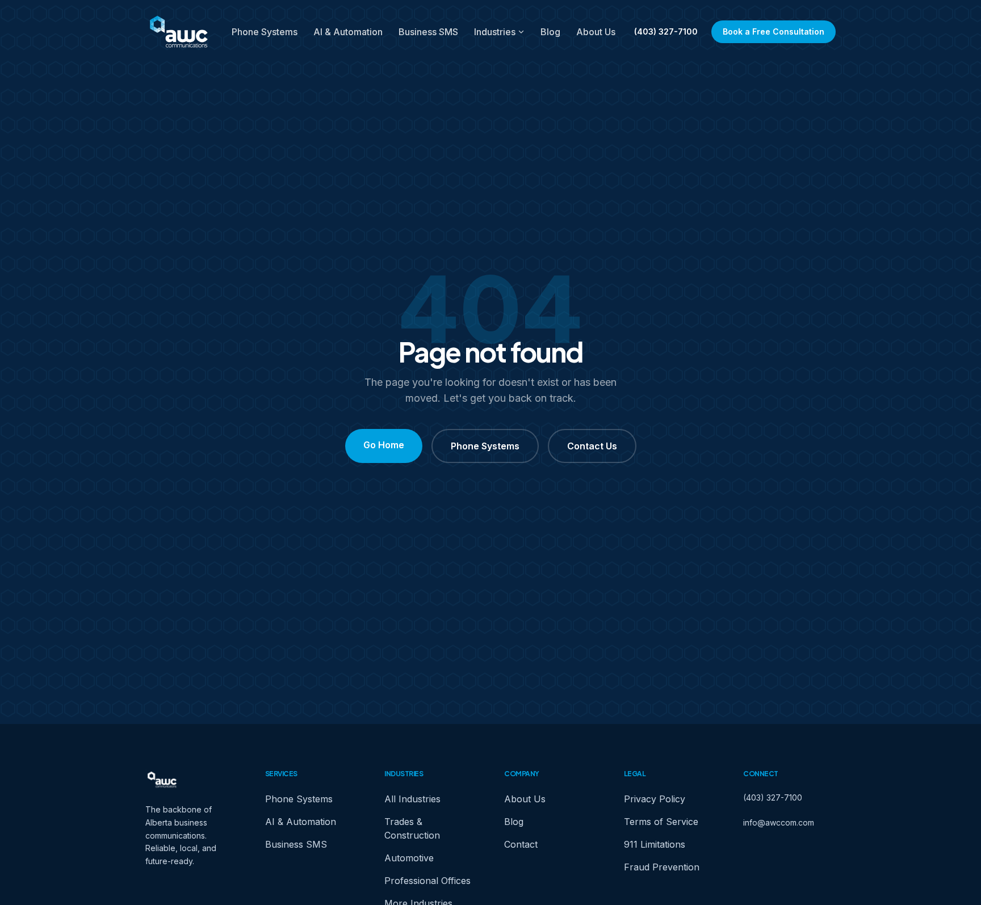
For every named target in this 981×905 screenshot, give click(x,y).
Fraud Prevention (661, 867)
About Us (595, 31)
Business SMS (428, 31)
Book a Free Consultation (773, 31)
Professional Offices (427, 880)
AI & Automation (348, 31)
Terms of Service (661, 821)
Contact (521, 844)
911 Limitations (654, 844)
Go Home (383, 445)
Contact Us (592, 446)
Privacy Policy (654, 799)
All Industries (412, 799)
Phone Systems (264, 31)
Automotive (409, 858)
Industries (494, 31)
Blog (550, 31)
